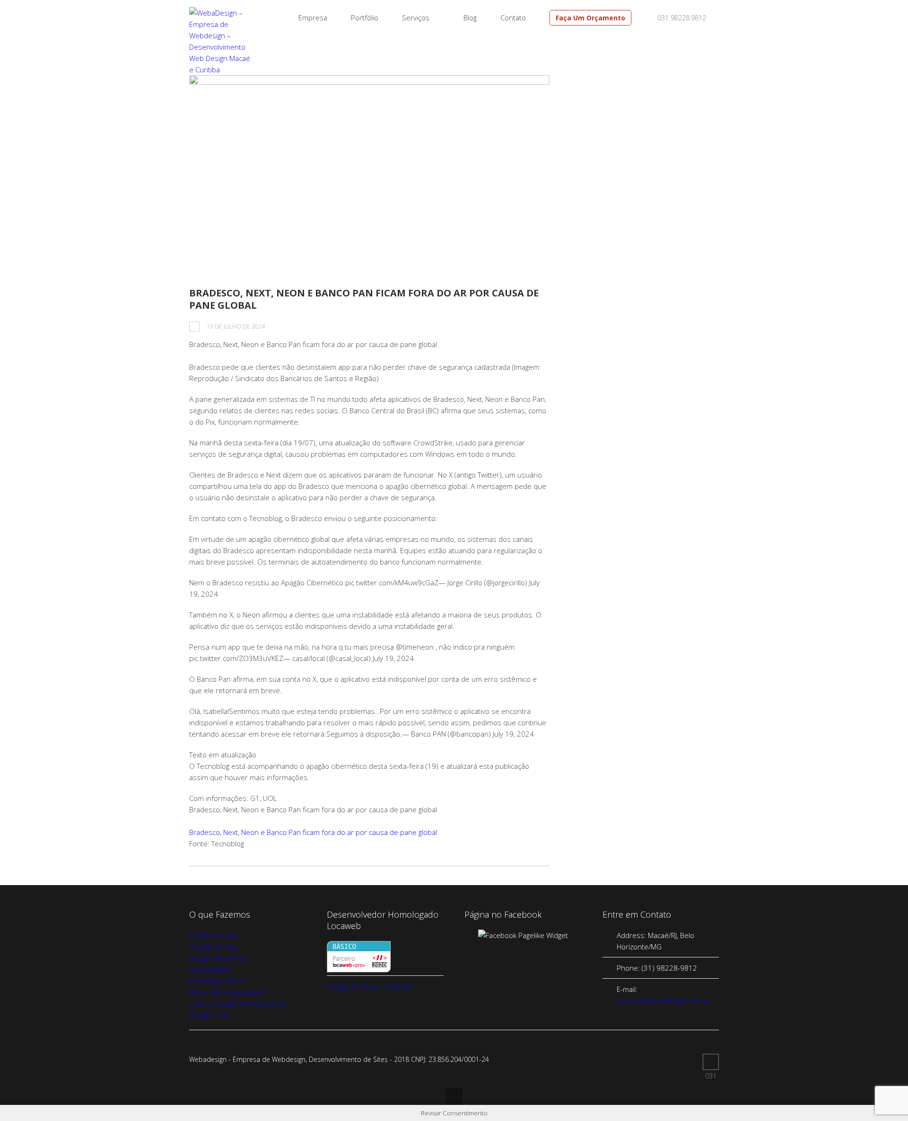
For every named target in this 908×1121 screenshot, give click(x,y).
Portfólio (364, 17)
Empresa (312, 17)
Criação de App (213, 935)
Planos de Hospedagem (227, 992)
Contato (513, 17)
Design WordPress (219, 958)
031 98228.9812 (680, 17)
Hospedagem (210, 969)
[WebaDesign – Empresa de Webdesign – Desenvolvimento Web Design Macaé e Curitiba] (221, 69)
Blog (470, 17)
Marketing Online (216, 980)
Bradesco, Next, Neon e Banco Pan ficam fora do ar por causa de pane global (364, 299)
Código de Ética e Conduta (369, 986)
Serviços (415, 17)
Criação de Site (213, 946)
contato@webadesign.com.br (664, 1000)
